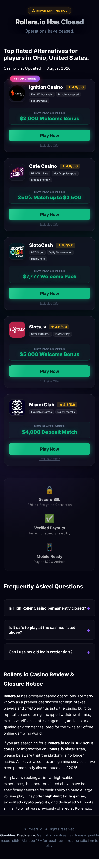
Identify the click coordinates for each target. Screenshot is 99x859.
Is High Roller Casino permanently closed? (47, 608)
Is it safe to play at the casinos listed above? (42, 630)
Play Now (49, 135)
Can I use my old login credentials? (41, 652)
